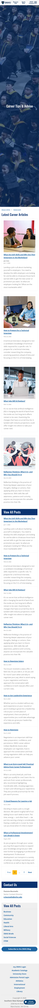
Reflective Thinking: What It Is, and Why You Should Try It (18, 473)
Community (9, 915)
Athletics (19, 981)
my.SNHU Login (19, 967)
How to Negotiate (11, 730)
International (19, 984)
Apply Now (23, 2)
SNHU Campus (31, 2)
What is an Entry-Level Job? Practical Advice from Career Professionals (19, 765)
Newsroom (17, 210)
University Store (19, 974)
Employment (19, 988)
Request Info (15, 2)
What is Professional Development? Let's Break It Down (18, 834)
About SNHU (6, 210)
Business (7, 912)
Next (30, 872)
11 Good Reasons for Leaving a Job (18, 801)
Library (19, 991)
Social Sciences (10, 937)
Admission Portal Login (19, 977)
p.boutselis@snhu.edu (13, 897)
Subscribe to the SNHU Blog (19, 949)
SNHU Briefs (9, 934)
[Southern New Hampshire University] (6, 2)
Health (6, 922)
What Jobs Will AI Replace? (14, 401)
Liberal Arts (8, 926)
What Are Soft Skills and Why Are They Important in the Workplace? (19, 256)
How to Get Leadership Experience (18, 695)
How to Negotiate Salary (14, 661)
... (19, 872)
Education (8, 919)
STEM (6, 941)
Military (7, 930)
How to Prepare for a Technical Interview (16, 331)
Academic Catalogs (19, 970)
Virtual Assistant (31, 1002)
